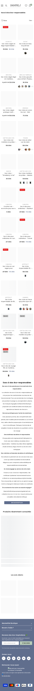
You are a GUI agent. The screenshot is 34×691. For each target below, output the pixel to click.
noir (25, 53)
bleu (8, 308)
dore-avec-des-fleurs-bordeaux (27, 308)
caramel (26, 149)
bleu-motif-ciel (29, 86)
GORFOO (9, 42)
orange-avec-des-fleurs (23, 308)
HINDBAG (25, 108)
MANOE (8, 171)
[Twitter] (29, 658)
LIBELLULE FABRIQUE (25, 75)
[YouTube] (24, 658)
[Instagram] (8, 658)
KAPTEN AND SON (8, 138)
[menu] (2, 5)
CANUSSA (9, 204)
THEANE (25, 138)
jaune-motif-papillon (25, 86)
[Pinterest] (13, 658)
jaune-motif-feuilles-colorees (22, 86)
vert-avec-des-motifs (20, 308)
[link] (17, 562)
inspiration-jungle (30, 308)
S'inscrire (26, 643)
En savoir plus (17, 503)
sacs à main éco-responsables (19, 494)
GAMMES (25, 297)
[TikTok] (18, 658)
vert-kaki (20, 182)
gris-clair (27, 182)
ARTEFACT (25, 264)
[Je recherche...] (6, 6)
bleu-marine (23, 182)
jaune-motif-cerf (19, 86)
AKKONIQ (9, 75)
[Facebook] (3, 658)
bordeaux (22, 149)
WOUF (25, 42)
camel (29, 149)
